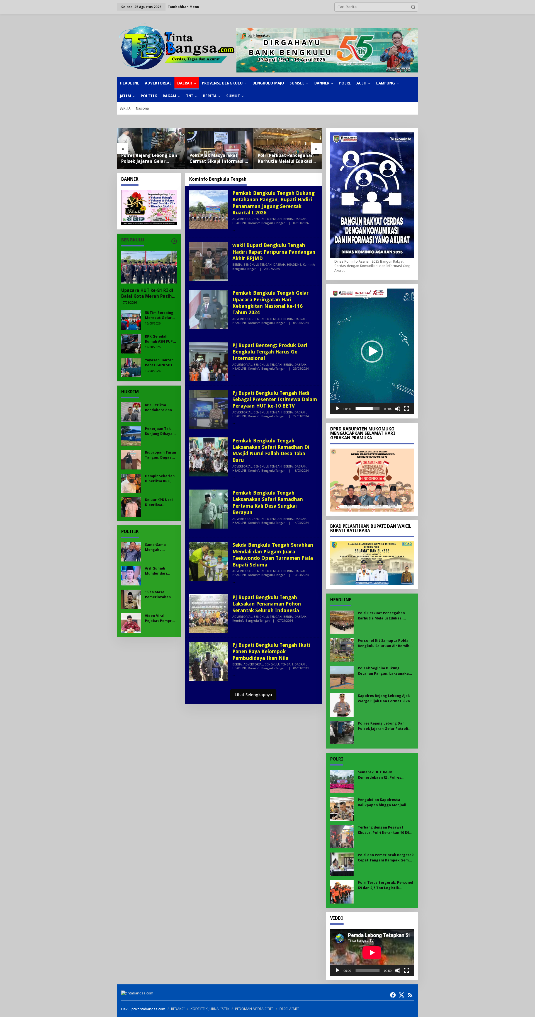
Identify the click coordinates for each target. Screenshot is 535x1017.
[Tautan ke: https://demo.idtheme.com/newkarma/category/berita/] (174, 241)
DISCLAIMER (289, 1009)
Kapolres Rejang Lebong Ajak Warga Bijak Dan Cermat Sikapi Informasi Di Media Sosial (385, 698)
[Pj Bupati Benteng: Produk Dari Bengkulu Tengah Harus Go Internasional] (233, 374)
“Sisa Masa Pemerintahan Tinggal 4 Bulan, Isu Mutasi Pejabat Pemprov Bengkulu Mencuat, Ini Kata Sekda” (160, 594)
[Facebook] (393, 995)
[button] (413, 7)
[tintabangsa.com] (176, 46)
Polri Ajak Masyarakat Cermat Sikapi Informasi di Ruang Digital (151, 158)
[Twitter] (401, 995)
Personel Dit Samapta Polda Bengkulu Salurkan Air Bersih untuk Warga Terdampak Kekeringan (285, 158)
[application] (372, 351)
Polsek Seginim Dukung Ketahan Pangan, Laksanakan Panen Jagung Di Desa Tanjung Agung (385, 671)
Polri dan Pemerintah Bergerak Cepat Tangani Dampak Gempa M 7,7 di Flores (386, 858)
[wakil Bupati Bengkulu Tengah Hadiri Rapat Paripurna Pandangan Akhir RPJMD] (233, 275)
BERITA (288, 219)
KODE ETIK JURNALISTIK (210, 1009)
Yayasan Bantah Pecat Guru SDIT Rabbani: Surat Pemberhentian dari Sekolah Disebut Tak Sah (160, 362)
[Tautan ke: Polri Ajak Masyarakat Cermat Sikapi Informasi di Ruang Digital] (151, 148)
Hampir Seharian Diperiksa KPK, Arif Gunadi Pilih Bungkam (160, 478)
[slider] (368, 408)
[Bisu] (397, 408)
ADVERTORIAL (242, 219)
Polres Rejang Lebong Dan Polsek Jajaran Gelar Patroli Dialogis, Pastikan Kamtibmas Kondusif (385, 726)
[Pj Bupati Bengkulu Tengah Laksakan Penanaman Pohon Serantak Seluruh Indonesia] (233, 627)
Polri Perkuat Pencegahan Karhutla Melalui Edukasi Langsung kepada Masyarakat (217, 158)
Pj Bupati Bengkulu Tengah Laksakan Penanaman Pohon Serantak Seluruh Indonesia (266, 603)
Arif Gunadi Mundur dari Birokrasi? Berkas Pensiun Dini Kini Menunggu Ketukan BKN (158, 571)
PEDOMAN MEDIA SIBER (254, 1009)
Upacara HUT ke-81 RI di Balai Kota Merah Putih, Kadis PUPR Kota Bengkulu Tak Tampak (147, 293)
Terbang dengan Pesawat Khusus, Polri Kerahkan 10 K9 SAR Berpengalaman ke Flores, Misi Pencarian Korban (385, 830)
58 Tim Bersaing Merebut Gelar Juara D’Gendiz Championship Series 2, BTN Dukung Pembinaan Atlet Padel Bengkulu (160, 315)
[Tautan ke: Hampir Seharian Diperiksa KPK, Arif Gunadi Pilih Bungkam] (131, 482)
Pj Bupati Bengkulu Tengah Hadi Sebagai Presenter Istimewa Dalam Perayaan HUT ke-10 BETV (274, 399)
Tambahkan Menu (183, 6)
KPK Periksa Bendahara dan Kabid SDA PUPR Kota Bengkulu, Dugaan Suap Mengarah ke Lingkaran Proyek (158, 407)
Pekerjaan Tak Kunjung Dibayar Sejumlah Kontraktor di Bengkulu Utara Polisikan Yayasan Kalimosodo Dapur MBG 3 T (159, 431)
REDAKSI (178, 1009)
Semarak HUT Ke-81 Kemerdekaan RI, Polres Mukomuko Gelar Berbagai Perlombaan (382, 775)
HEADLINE (239, 223)
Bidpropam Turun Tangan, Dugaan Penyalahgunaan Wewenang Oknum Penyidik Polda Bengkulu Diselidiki (160, 455)
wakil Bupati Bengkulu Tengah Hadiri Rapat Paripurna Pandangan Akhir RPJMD (273, 251)
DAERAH (301, 219)
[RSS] (410, 995)
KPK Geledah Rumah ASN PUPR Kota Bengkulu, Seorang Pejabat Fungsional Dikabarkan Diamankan (160, 339)
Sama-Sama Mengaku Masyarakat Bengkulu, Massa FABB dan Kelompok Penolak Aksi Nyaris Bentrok (160, 547)
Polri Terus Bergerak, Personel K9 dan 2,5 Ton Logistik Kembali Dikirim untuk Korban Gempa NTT (385, 885)
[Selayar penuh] (406, 408)
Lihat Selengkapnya (253, 694)
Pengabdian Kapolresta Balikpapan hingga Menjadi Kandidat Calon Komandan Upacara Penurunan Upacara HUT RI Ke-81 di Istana (383, 802)
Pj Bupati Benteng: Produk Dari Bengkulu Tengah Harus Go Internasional (269, 351)
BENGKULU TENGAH (268, 219)
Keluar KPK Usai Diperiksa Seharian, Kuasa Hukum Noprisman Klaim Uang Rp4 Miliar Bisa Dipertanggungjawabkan (160, 502)
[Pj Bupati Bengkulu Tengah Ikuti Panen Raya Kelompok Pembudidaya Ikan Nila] (233, 674)
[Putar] (337, 408)
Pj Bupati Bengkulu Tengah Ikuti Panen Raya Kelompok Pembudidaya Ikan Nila (271, 651)
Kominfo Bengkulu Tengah (267, 223)
